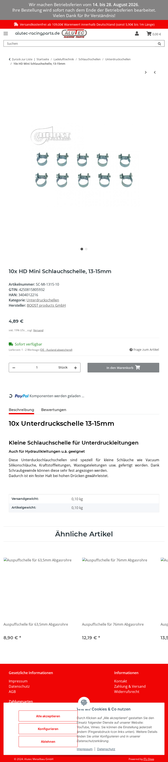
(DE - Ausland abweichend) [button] (56, 350)
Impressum (18, 681)
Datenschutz (19, 686)
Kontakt (120, 681)
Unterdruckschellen (42, 300)
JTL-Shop (149, 759)
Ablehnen (48, 741)
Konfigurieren (48, 729)
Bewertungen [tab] (53, 410)
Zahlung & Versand (130, 686)
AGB (12, 691)
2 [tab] (86, 249)
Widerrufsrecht (126, 691)
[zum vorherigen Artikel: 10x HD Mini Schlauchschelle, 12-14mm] (154, 72)
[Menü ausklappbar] (6, 31)
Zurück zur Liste (22, 59)
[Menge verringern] (14, 367)
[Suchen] (159, 43)
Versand (38, 330)
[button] (137, 33)
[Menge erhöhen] (75, 367)
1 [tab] (81, 249)
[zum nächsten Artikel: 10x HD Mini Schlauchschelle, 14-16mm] (145, 72)
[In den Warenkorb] (12, 87)
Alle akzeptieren (48, 716)
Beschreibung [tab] (21, 410)
